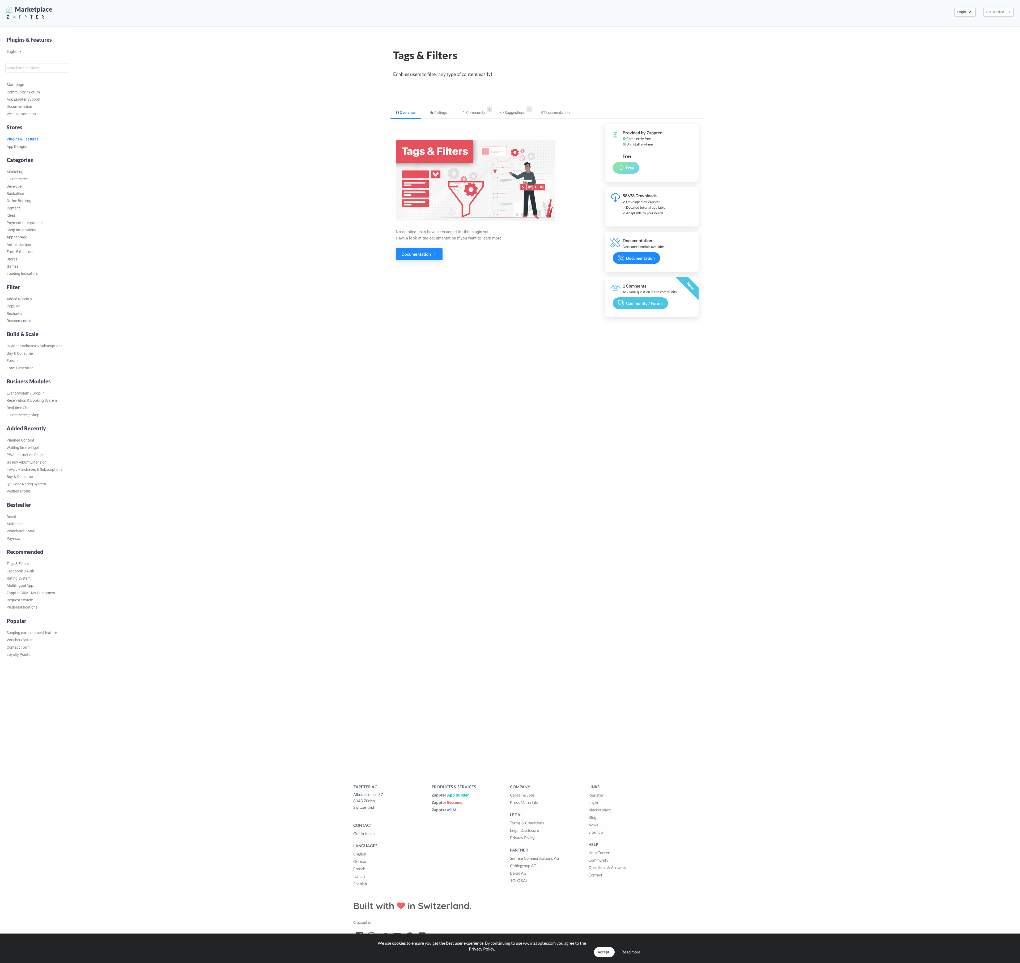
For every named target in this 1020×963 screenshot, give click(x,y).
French (359, 868)
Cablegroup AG (523, 865)
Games (12, 266)
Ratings (440, 112)
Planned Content (20, 440)
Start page (15, 85)
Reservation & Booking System (32, 400)
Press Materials (524, 802)
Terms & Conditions (527, 822)
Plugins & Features (29, 39)
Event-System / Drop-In (26, 393)
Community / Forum (23, 92)
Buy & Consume (20, 353)
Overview (407, 112)
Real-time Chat (19, 408)
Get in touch (364, 833)
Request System (20, 600)
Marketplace (599, 809)
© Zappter (362, 922)
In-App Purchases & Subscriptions (34, 346)
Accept (603, 952)
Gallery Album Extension (26, 462)
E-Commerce (17, 179)
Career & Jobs (522, 795)
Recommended (19, 321)
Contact (595, 874)
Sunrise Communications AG (534, 858)
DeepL (12, 517)
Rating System (19, 578)
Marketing (15, 172)
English (13, 51)
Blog (592, 817)
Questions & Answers (607, 867)
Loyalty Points (18, 654)
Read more (631, 951)
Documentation (19, 106)
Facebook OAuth (20, 571)
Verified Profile (19, 491)
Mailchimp (15, 524)
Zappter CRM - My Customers (31, 593)
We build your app (21, 114)
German (360, 861)
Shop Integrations (21, 230)
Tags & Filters (18, 564)
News (593, 824)
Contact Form (18, 647)
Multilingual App (20, 585)
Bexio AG (518, 873)
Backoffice (15, 193)
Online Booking (19, 201)
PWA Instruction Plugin (26, 455)
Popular (13, 306)
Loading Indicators (22, 273)
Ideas (11, 215)
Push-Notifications (22, 607)
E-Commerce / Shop (23, 415)
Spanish (360, 883)
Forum (12, 360)
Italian (359, 876)
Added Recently (19, 299)
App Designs (17, 146)
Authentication (19, 244)
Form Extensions (20, 252)
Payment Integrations (24, 223)
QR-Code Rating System (26, 484)
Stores (12, 259)
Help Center (599, 852)
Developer (15, 186)
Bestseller (15, 313)
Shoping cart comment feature (32, 633)
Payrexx (13, 538)
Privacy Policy (522, 837)
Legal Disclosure (524, 830)
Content (13, 208)
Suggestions (514, 112)
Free (630, 167)
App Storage (17, 237)
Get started (996, 12)
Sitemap (595, 832)
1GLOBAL (519, 880)
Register (596, 795)
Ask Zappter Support (24, 99)
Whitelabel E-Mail (21, 531)
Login (962, 12)
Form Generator (20, 368)
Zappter (450, 795)
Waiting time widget (23, 448)
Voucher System (20, 640)
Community (475, 112)
